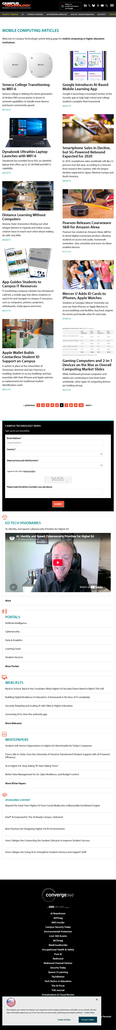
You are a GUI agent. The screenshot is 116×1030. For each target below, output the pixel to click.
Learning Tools (13, 648)
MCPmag (58, 940)
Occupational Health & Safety (58, 949)
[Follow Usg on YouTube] (102, 5)
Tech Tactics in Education (58, 981)
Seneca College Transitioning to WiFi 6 (26, 86)
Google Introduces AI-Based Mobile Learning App (85, 86)
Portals (12, 616)
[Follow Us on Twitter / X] (89, 5)
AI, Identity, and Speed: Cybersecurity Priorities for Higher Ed (37, 529)
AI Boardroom (58, 913)
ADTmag (58, 918)
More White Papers (15, 783)
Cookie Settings (64, 1019)
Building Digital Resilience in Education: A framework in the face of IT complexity (47, 697)
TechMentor (58, 976)
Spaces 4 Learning (58, 972)
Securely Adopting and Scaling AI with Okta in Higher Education (39, 705)
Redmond (58, 958)
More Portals (12, 666)
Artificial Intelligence (16, 623)
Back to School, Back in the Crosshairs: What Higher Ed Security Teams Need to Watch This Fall (54, 688)
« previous (29, 405)
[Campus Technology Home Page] (16, 5)
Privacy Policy (29, 471)
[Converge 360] (58, 895)
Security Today (58, 967)
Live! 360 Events (58, 936)
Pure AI (58, 954)
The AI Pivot (58, 985)
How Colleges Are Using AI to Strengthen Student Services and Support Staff (45, 852)
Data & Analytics (13, 640)
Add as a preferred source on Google (72, 6)
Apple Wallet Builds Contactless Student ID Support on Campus (20, 356)
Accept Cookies (88, 1019)
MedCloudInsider (58, 945)
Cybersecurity (12, 631)
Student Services (14, 657)
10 (81, 405)
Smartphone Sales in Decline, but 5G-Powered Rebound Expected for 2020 (86, 152)
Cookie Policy (89, 1012)
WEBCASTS (14, 682)
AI (23, 14)
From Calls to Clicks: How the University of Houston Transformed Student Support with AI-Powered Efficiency (57, 756)
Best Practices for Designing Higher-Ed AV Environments (35, 828)
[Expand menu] (111, 6)
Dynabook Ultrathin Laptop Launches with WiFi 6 (25, 153)
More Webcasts (13, 723)
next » (89, 405)
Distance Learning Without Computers (24, 216)
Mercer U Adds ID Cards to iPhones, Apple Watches (84, 295)
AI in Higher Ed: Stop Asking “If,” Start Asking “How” (31, 765)
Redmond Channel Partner (58, 963)
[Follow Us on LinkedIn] (85, 5)
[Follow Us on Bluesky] (93, 5)
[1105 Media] (58, 906)
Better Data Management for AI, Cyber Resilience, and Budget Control (42, 774)
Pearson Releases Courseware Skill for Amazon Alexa (87, 224)
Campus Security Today (58, 927)
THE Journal (58, 990)
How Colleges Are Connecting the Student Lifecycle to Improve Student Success (47, 840)
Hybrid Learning (35, 14)
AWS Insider (58, 922)
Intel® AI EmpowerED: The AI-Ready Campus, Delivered (34, 817)
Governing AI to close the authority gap (26, 714)
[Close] (97, 999)
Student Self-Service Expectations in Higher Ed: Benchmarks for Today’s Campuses (48, 745)
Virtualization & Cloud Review (58, 994)
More (8, 600)
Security (102, 14)
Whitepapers (16, 739)
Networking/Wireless (57, 14)
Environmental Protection (58, 931)
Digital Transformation (82, 14)
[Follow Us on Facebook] (98, 5)
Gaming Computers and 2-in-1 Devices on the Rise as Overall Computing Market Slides (87, 364)
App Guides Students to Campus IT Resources (21, 283)
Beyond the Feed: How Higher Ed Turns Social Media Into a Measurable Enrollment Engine (52, 805)
